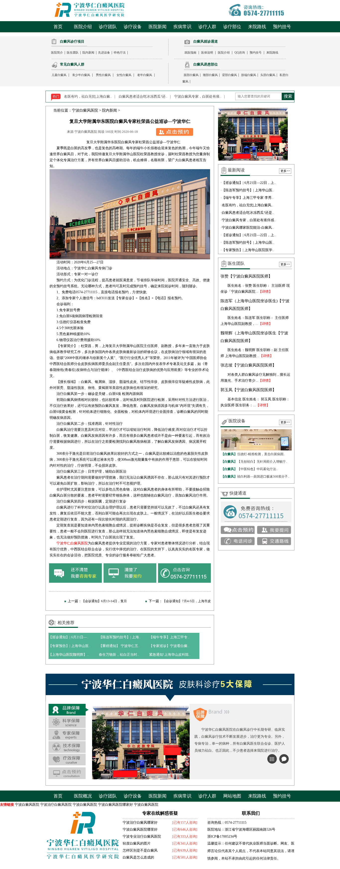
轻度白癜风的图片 (137, 843)
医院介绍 (83, 26)
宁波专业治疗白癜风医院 (142, 836)
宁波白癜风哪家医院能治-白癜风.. (248, 227)
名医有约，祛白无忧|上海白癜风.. (247, 205)
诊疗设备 (133, 26)
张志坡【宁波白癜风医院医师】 (248, 365)
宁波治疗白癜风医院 (56, 804)
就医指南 (190, 52)
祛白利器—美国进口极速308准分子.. (255, 476)
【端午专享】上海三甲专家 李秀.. (248, 198)
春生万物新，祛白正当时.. (119, 654)
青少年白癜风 (81, 75)
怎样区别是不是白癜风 (140, 850)
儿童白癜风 (59, 75)
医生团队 (73, 52)
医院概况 (83, 796)
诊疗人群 (207, 26)
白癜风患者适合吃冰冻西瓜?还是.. (248, 213)
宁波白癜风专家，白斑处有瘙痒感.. (249, 220)
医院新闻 (158, 26)
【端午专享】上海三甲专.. (169, 637)
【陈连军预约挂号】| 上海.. (120, 637)
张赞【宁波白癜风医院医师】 (246, 276)
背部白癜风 (229, 75)
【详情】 (265, 291)
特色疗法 (120, 52)
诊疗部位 (232, 26)
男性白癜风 (103, 75)
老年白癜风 (144, 75)
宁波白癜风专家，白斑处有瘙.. (198, 96)
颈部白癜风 (210, 75)
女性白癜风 (123, 75)
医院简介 (57, 52)
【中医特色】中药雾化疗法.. (249, 469)
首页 (58, 26)
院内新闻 (88, 52)
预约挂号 (282, 26)
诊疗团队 (108, 26)
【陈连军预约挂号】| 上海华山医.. (248, 190)
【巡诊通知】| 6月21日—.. (69, 637)
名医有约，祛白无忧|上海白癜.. (88, 96)
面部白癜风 (191, 75)
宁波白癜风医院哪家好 (115, 804)
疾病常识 (182, 26)
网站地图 (232, 796)
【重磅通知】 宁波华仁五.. (119, 646)
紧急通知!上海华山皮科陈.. (170, 654)
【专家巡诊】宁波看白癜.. (169, 646)
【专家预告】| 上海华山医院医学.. (248, 250)
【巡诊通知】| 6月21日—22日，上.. (249, 183)
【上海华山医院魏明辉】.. (69, 654)
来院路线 (257, 26)
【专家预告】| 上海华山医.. (70, 646)
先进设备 (104, 52)
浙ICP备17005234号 (222, 836)
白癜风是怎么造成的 (138, 857)
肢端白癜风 (248, 75)
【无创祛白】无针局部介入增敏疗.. (254, 461)
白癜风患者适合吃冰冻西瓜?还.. (143, 96)
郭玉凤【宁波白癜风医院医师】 (248, 390)
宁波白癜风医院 (85, 110)
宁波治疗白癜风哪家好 (140, 822)
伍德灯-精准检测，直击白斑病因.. (253, 454)
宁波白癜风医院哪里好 (140, 829)
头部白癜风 (267, 75)
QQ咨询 (239, 52)
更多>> (285, 171)
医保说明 (207, 52)
